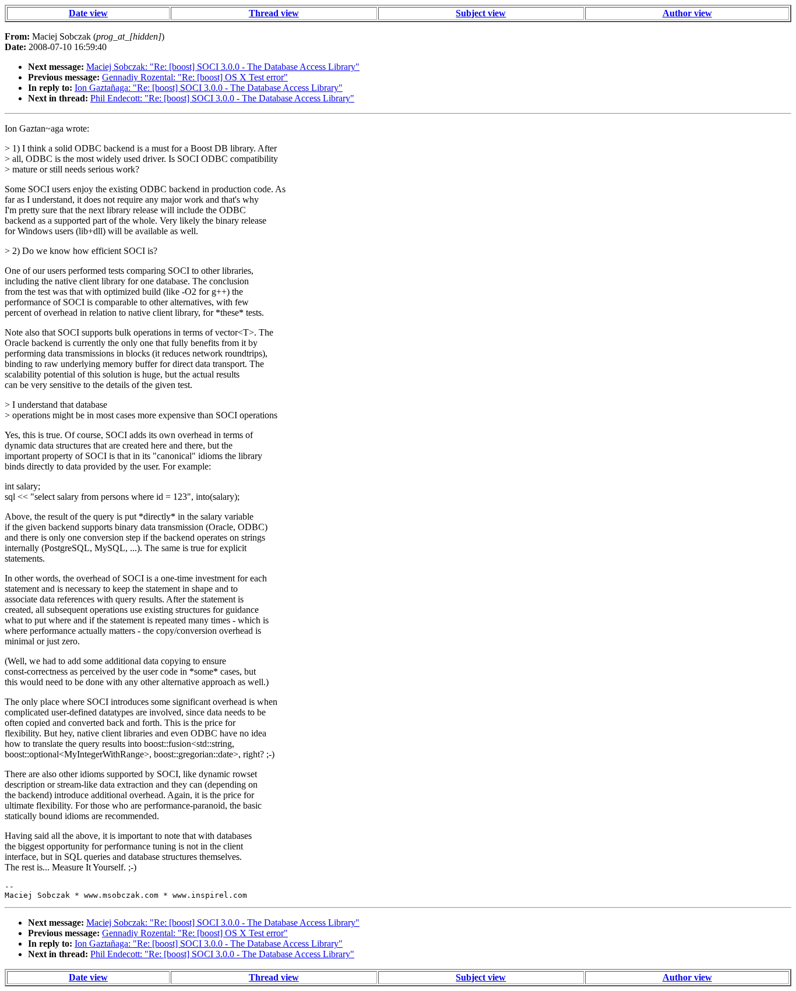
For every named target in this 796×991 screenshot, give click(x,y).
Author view (687, 13)
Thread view (274, 13)
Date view (88, 13)
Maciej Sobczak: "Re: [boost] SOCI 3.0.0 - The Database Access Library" (223, 67)
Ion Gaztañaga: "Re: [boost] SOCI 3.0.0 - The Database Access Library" (209, 88)
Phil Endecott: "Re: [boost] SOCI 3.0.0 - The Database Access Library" (222, 98)
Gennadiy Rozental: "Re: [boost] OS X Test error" (195, 77)
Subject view (481, 13)
